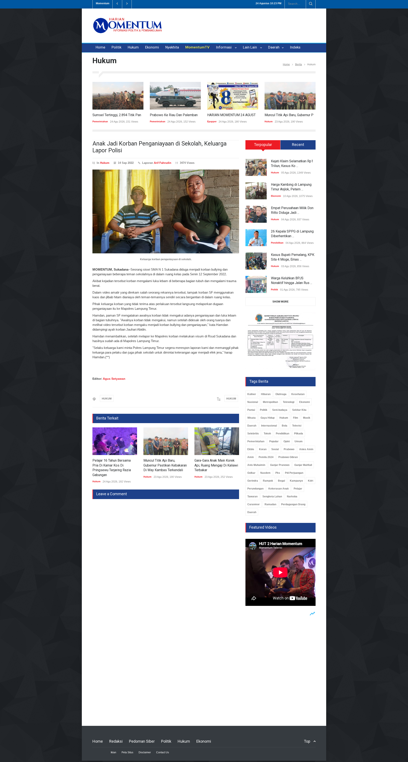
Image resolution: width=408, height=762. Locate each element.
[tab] (262, 146)
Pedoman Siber (142, 741)
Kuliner (251, 394)
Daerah (274, 47)
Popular (274, 441)
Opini (286, 441)
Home (100, 47)
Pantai (251, 409)
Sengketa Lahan (272, 496)
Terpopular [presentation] (263, 144)
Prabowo (289, 449)
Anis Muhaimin (256, 465)
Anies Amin (306, 449)
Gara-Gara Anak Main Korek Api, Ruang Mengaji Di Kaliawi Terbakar (216, 465)
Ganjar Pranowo (279, 465)
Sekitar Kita (299, 409)
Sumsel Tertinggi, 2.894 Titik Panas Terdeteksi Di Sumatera (136, 115)
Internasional (269, 425)
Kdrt (310, 480)
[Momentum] (127, 29)
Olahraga (280, 394)
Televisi (296, 425)
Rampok (268, 480)
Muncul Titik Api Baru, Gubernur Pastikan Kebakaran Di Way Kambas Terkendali (165, 465)
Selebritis (253, 433)
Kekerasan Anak (278, 488)
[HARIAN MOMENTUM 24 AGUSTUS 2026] (232, 96)
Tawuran (252, 496)
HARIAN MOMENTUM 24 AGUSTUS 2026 (237, 115)
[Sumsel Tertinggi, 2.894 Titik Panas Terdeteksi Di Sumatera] (117, 96)
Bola (284, 425)
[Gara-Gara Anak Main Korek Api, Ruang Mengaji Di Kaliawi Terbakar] (216, 441)
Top (307, 741)
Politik (116, 47)
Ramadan (270, 504)
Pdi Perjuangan (294, 472)
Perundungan (255, 488)
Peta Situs (127, 752)
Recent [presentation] (298, 144)
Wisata (251, 417)
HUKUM (107, 398)
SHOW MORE (280, 301)
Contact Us (162, 752)
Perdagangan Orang (293, 504)
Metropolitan (270, 402)
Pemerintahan (100, 121)
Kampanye (296, 480)
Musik (306, 417)
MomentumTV (197, 47)
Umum (299, 441)
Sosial (275, 449)
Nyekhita (172, 47)
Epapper (212, 121)
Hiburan (266, 394)
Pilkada (298, 433)
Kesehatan (298, 394)
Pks (277, 472)
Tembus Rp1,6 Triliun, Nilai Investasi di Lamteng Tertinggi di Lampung (182, 3)
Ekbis (250, 449)
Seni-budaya (279, 409)
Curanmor (253, 504)
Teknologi (288, 402)
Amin (250, 457)
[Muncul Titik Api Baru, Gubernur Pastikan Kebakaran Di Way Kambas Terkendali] (290, 96)
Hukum (133, 47)
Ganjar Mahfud (303, 465)
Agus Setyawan (114, 378)
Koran (262, 449)
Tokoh (267, 433)
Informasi (224, 47)
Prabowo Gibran (288, 457)
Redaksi (116, 741)
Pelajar (298, 488)
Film (295, 417)
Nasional (252, 402)
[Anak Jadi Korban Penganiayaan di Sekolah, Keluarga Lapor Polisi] (165, 211)
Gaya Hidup (268, 417)
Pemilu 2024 (266, 457)
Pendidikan (277, 242)
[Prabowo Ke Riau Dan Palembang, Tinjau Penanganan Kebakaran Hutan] (175, 96)
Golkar (251, 472)
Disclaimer (145, 752)
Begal (281, 480)
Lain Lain (251, 47)
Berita (298, 64)
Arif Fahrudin (162, 162)
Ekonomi (152, 47)
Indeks (295, 47)
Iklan (113, 752)
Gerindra (252, 480)
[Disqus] (165, 552)
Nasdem (265, 472)
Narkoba (292, 496)
